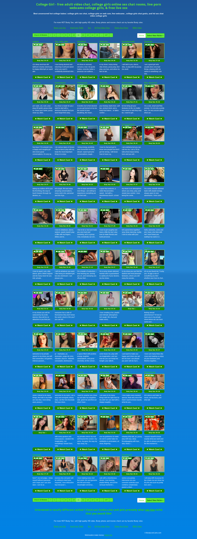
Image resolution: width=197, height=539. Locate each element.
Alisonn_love (127, 248)
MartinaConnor (83, 331)
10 (74, 35)
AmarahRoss (38, 124)
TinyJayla (148, 455)
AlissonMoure (38, 372)
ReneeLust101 (127, 83)
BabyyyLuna (104, 372)
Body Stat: (42, 60)
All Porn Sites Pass (102, 28)
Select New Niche (154, 35)
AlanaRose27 (127, 455)
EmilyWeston (82, 248)
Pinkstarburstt (127, 414)
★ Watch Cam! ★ (42, 77)
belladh (57, 331)
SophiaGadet (60, 414)
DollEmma (148, 331)
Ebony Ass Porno (121, 28)
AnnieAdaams (60, 83)
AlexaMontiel (104, 331)
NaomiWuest (82, 414)
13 (88, 35)
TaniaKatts (148, 41)
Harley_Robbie (105, 124)
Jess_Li (80, 207)
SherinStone (126, 165)
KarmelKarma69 (128, 41)
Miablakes (59, 165)
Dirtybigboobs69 (128, 290)
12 (83, 35)
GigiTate (147, 248)
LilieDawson (37, 290)
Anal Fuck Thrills (76, 28)
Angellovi (147, 290)
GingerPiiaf (37, 455)
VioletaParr (126, 372)
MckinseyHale (38, 414)
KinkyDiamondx (105, 414)
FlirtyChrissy (149, 165)
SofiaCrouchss (60, 207)
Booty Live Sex (60, 28)
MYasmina (103, 83)
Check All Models (40, 35)
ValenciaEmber (105, 248)
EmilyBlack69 (82, 165)
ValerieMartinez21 (106, 207)
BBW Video (137, 28)
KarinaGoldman (38, 165)
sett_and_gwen (38, 331)
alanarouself (59, 455)
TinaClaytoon (82, 83)
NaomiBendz (104, 165)
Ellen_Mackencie (150, 83)
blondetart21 (82, 290)
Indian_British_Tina (151, 207)
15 (97, 35)
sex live (150, 509)
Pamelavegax (127, 331)
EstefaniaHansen (128, 124)
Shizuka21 (36, 248)
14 (92, 35)
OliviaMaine (81, 41)
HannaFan (126, 207)
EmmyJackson (60, 372)
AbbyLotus (103, 41)
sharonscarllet (60, 124)
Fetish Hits (108, 535)
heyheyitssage (149, 372)
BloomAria (81, 124)
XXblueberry (37, 207)
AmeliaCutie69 (60, 248)
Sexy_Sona (81, 455)
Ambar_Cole (149, 124)
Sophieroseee (104, 290)
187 (106, 35)
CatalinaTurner (149, 414)
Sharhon (80, 372)
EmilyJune (37, 83)
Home (141, 35)
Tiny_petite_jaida (61, 41)
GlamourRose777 (61, 290)
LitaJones (103, 455)
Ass (89, 28)
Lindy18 (36, 41)
